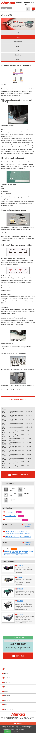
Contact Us (7, 700)
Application (18, 512)
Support (6, 691)
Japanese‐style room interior (12, 520)
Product (6, 673)
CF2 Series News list (28, 543)
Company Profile (8, 709)
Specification (18, 41)
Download (18, 55)
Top (18, 32)
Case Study (7, 678)
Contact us (19, 723)
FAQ (18, 50)
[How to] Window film (10, 516)
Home (5, 669)
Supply (18, 46)
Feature (18, 37)
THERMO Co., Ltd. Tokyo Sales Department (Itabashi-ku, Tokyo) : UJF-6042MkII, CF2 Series (17, 532)
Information (13, 548)
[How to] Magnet (9, 512)
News (18, 59)
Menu (33, 10)
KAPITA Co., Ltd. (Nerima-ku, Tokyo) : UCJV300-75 (18, 537)
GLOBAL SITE (6, 8)
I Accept (7, 731)
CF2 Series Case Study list (28, 526)
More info (15, 731)
